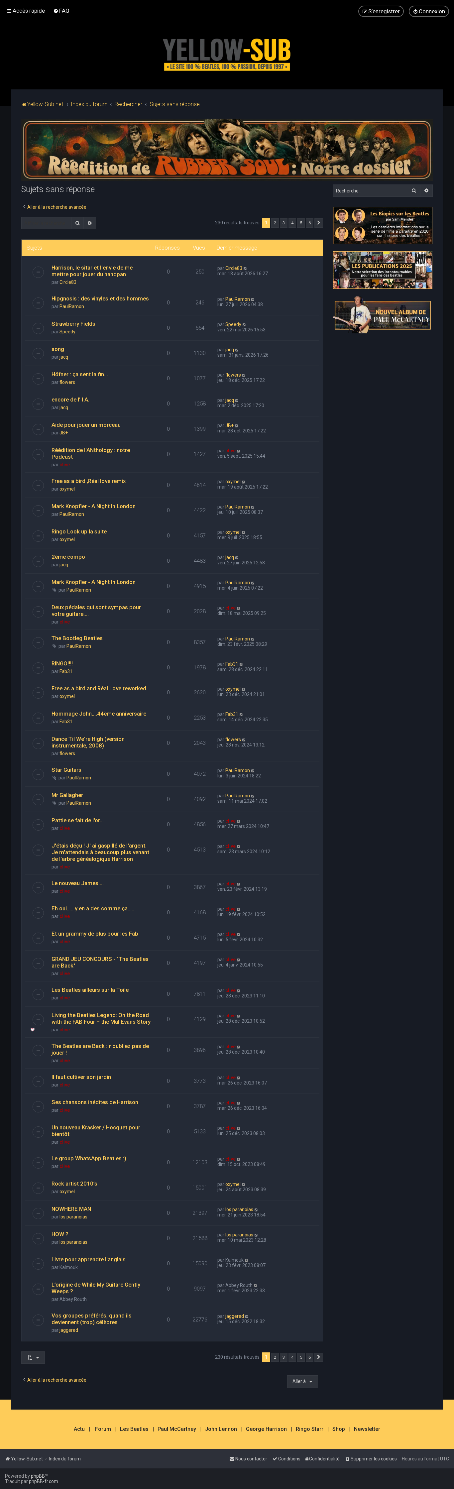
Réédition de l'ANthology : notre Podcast (91, 453)
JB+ (63, 432)
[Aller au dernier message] (245, 268)
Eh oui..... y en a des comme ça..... (93, 908)
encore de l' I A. (70, 399)
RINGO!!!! (62, 663)
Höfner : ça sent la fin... (80, 374)
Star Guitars (66, 769)
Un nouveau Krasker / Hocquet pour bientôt (96, 1130)
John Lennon (221, 1429)
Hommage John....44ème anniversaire (99, 713)
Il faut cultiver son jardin (81, 1077)
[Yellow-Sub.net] (227, 53)
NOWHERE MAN (71, 1208)
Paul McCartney (177, 1429)
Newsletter (367, 1429)
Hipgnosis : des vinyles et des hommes (100, 298)
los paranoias (73, 1216)
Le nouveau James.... (78, 883)
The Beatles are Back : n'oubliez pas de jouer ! (100, 1049)
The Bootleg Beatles (77, 638)
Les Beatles (134, 1429)
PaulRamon (71, 306)
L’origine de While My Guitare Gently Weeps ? (96, 1288)
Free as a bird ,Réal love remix (89, 481)
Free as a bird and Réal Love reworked (99, 688)
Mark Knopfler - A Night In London (94, 506)
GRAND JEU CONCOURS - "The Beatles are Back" (100, 962)
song (58, 349)
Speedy (67, 331)
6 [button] (309, 222)
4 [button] (292, 222)
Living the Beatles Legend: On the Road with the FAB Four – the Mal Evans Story (101, 1018)
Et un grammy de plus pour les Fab (95, 933)
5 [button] (301, 222)
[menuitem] (61, 11)
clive (64, 464)
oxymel (67, 489)
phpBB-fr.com (43, 1481)
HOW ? (60, 1234)
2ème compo (68, 556)
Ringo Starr (309, 1429)
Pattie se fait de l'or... (78, 820)
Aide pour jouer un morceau (86, 424)
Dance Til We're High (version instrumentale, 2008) (88, 742)
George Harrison (266, 1429)
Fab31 (65, 671)
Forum (103, 1429)
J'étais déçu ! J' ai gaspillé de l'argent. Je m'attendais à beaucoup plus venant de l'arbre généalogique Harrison (100, 852)
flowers (67, 382)
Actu (79, 1429)
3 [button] (284, 222)
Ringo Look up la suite (79, 531)
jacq (63, 357)
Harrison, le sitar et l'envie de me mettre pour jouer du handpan (92, 271)
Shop (338, 1429)
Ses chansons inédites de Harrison (95, 1102)
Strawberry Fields (73, 323)
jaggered (68, 1330)
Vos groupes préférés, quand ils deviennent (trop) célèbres (92, 1318)
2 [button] (275, 222)
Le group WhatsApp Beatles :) (89, 1158)
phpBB (38, 1476)
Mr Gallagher (67, 795)
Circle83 (67, 282)
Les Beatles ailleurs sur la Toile (90, 989)
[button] (318, 223)
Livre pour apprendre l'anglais (89, 1259)
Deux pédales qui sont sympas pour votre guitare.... (96, 610)
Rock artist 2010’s (74, 1183)
